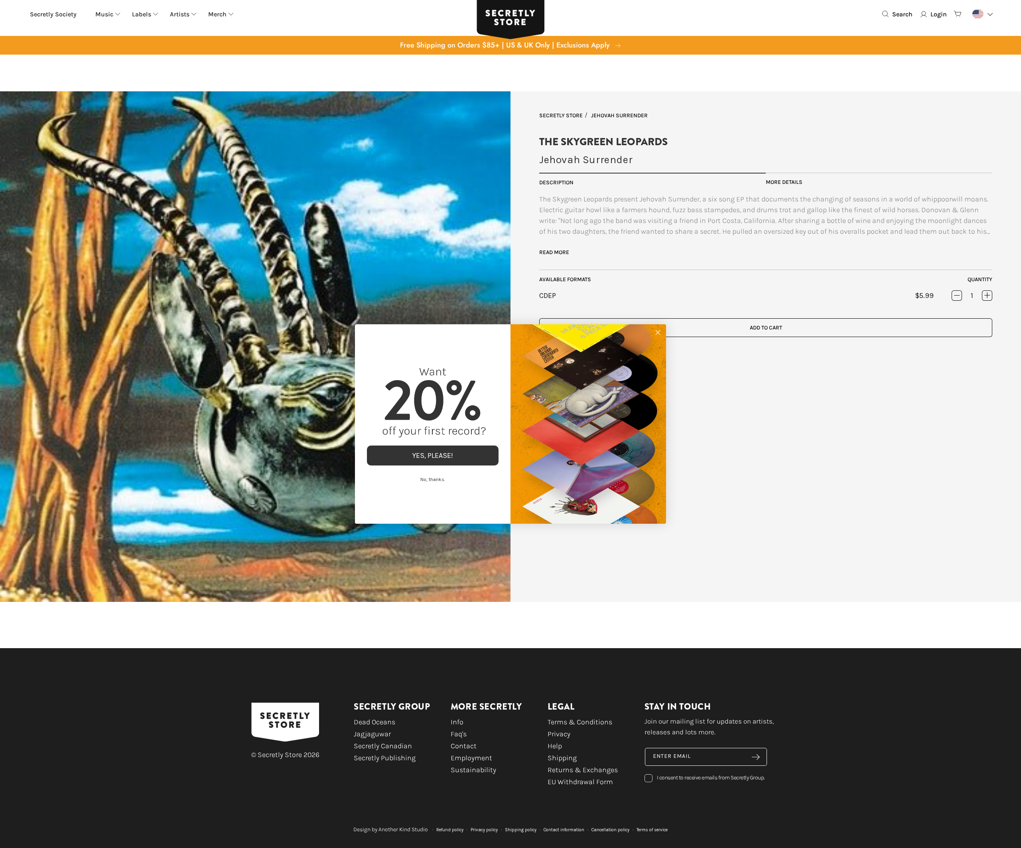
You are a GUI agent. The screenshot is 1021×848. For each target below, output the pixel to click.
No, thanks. (432, 479)
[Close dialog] (658, 332)
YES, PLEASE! (432, 455)
